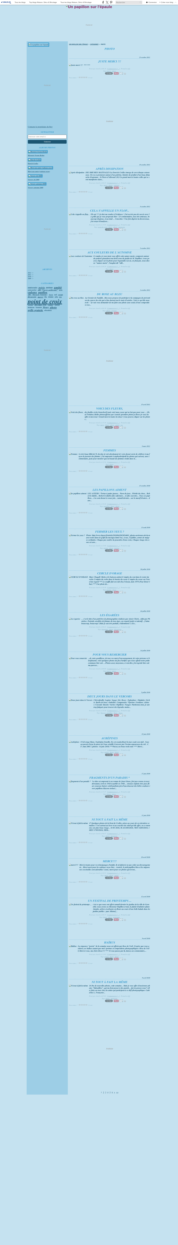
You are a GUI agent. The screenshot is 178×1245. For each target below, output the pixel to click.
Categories (94, 44)
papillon (42, 292)
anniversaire (32, 287)
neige (60, 290)
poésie (42, 287)
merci (40, 297)
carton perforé (32, 290)
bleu (45, 297)
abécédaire (48, 310)
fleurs (46, 307)
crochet (57, 305)
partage (49, 287)
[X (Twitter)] (107, 2)
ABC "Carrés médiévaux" (48, 290)
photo (53, 307)
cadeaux (32, 292)
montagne (31, 307)
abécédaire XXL (40, 305)
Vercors (30, 305)
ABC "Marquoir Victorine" (38, 295)
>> (117, 1092)
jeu (60, 297)
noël (55, 294)
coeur (60, 295)
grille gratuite (35, 310)
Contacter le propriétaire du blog (40, 126)
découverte (32, 297)
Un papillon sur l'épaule (78, 44)
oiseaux (51, 297)
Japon (51, 295)
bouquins (39, 307)
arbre (56, 297)
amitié (58, 287)
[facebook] (103, 2)
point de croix (45, 301)
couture (50, 305)
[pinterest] (111, 2)
